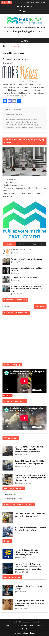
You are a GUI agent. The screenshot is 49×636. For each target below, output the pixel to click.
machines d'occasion (22, 122)
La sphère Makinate (15, 115)
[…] (28, 96)
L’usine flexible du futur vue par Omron (28, 587)
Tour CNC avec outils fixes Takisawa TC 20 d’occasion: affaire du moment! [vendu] (26, 288)
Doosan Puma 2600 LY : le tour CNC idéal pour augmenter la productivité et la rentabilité (30, 449)
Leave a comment (14, 110)
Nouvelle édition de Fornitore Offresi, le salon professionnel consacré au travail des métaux (28, 566)
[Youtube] (27, 6)
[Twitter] (21, 6)
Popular (9, 244)
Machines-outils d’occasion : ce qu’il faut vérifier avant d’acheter (30, 528)
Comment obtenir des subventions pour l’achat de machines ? (30, 514)
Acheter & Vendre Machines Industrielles (22, 120)
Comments (37, 244)
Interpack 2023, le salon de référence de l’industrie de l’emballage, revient (26, 552)
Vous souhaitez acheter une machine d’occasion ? (26, 269)
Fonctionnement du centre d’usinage (26, 259)
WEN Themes (30, 633)
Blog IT (32, 625)
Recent (22, 244)
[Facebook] (17, 6)
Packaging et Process (13, 499)
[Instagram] (31, 6)
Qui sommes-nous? (21, 625)
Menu (25, 40)
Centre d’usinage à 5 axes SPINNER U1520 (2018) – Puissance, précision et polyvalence (30, 477)
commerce (10, 122)
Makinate (38, 127)
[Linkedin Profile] (24, 6)
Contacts (9, 625)
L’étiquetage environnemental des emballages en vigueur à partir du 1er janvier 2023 (30, 603)
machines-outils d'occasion (24, 127)
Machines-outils (10, 495)
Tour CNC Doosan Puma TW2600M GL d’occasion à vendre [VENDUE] (29, 462)
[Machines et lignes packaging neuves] (24, 161)
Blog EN (40, 625)
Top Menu (25, 11)
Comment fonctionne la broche (24, 277)
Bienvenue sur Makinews (15, 59)
